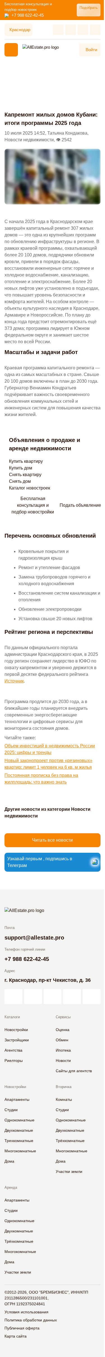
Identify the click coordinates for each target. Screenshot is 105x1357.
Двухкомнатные (18, 1130)
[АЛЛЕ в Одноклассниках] (72, 996)
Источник (14, 681)
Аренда (10, 1187)
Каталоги (12, 1017)
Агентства (13, 1050)
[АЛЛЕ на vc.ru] (13, 996)
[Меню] (11, 49)
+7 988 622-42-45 (27, 15)
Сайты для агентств (74, 1071)
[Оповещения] (95, 29)
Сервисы (63, 1017)
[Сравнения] (70, 29)
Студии (11, 1110)
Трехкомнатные (18, 1140)
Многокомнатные (20, 1151)
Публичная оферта (21, 1328)
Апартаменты (16, 1099)
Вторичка (63, 1087)
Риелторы (13, 1060)
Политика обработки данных (30, 1320)
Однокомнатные (19, 1120)
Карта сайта (15, 1336)
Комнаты (64, 1099)
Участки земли (69, 1171)
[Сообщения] (83, 29)
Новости (63, 1060)
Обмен (62, 1040)
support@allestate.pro (34, 938)
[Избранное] (58, 29)
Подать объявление (80, 505)
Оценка (62, 1029)
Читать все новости (52, 840)
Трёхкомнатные (70, 1140)
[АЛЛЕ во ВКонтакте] (53, 996)
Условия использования (26, 1312)
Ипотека (63, 1050)
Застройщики (16, 1040)
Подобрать (89, 8)
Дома (9, 1161)
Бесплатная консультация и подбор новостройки (32, 505)
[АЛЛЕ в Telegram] (92, 996)
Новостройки (16, 1029)
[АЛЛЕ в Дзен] (33, 996)
